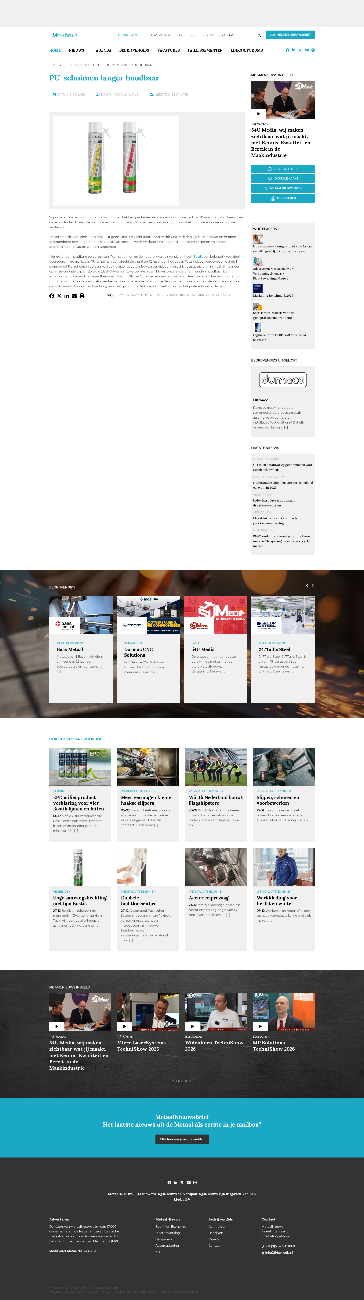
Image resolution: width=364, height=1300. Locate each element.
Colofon (93, 1291)
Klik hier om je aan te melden (182, 1139)
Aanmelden (217, 1226)
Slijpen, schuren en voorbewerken (278, 800)
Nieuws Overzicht (77, 65)
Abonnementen (130, 35)
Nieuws (76, 50)
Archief (184, 35)
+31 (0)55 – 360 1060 (280, 1246)
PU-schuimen (177, 295)
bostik (123, 295)
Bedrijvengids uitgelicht (274, 360)
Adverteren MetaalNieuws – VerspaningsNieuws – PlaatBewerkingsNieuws (273, 273)
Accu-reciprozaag (209, 898)
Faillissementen (205, 50)
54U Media (203, 649)
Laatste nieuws (265, 448)
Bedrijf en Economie (270, 477)
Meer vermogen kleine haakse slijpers (146, 800)
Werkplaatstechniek (138, 791)
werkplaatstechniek (211, 295)
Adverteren (160, 35)
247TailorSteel (274, 649)
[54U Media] (199, 625)
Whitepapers (265, 229)
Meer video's (182, 1081)
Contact (228, 35)
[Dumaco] (283, 396)
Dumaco (260, 400)
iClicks (115, 1288)
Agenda (103, 50)
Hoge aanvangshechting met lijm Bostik (80, 900)
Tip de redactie (286, 169)
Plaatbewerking (266, 459)
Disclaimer (149, 1291)
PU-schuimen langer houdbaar (104, 78)
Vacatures (168, 50)
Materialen (262, 530)
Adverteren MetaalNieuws (66, 1291)
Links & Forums (247, 50)
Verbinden (62, 791)
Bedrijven (216, 1233)
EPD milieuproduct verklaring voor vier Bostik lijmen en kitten (78, 803)
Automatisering (167, 1245)
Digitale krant (286, 178)
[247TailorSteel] (266, 625)
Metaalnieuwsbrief (286, 188)
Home (55, 50)
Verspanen (262, 494)
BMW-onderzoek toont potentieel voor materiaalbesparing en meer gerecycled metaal (282, 541)
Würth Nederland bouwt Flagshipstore (216, 800)
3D (157, 1252)
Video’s (208, 35)
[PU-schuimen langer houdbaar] (116, 204)
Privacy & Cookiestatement (120, 1291)
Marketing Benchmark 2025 (273, 295)
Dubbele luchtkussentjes (138, 900)
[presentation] (306, 585)
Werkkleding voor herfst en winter (277, 900)
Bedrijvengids (134, 50)
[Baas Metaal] (64, 625)
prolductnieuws (147, 295)
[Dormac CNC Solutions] (131, 625)
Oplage (197, 643)
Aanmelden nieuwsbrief (290, 34)
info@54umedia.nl (279, 1252)
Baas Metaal (70, 649)
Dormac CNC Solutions (138, 652)
